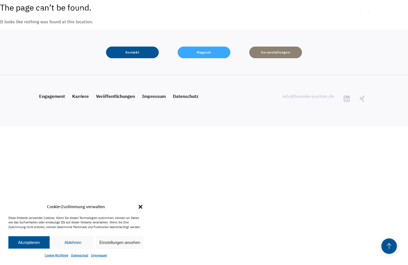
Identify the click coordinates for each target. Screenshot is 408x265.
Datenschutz (79, 255)
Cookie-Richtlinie (56, 255)
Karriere (80, 96)
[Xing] (362, 99)
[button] (140, 207)
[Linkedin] (347, 99)
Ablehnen (72, 242)
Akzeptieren (29, 242)
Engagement (52, 96)
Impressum (99, 255)
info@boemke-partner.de (308, 96)
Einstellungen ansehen (119, 242)
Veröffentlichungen (115, 96)
